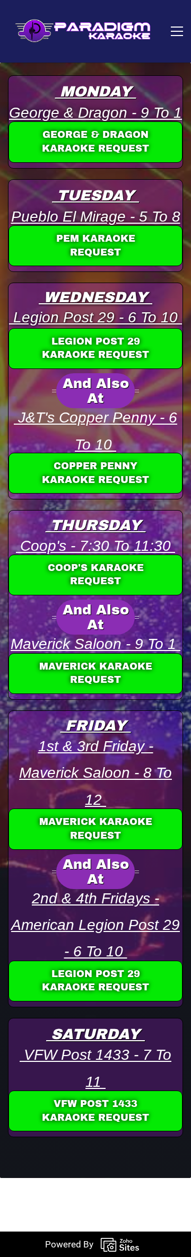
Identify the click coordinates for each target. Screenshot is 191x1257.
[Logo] (79, 31)
